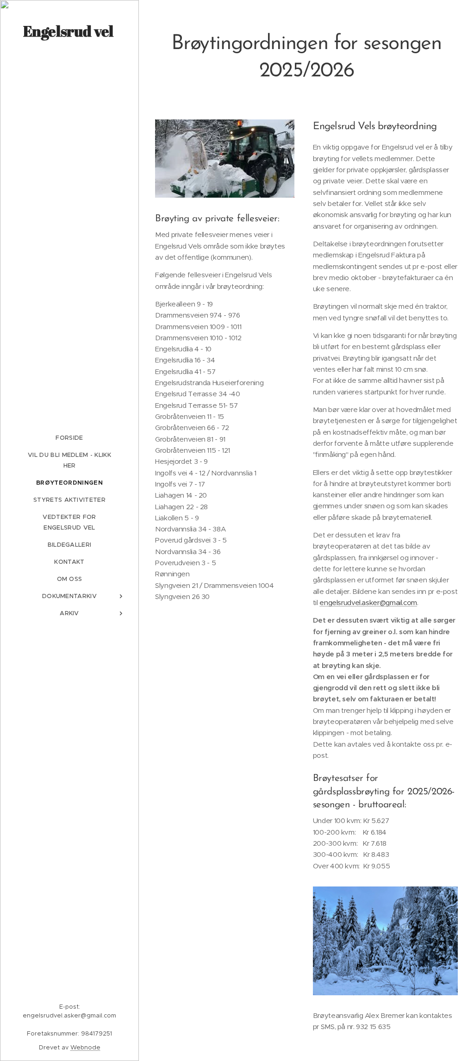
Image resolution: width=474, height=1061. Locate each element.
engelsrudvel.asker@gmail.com (368, 602)
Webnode (85, 1047)
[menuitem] (69, 437)
